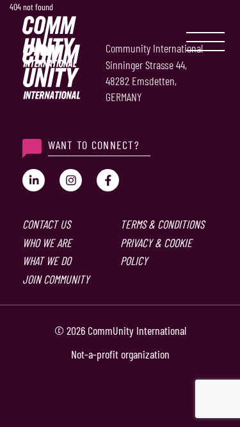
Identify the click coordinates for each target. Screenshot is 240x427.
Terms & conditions (162, 224)
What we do (46, 261)
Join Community (56, 279)
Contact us (46, 224)
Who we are (47, 243)
